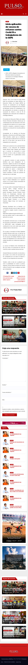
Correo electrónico (6, 392)
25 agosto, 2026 (8, 592)
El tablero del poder (15, 458)
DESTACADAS (6, 320)
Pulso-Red (14, 41)
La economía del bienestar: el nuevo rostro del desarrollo (17, 476)
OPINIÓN (11, 432)
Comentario (5, 358)
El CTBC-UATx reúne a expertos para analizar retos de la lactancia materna (13, 323)
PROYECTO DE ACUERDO (9, 662)
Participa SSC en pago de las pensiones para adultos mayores (8, 278)
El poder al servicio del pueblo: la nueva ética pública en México (16, 508)
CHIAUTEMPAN (6, 615)
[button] (23, 13)
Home (2, 662)
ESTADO (7, 21)
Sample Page (18, 662)
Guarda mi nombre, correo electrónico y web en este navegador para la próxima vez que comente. (13, 410)
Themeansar (24, 658)
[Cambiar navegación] (26, 14)
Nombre (4, 384)
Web (3, 399)
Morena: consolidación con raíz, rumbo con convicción (17, 491)
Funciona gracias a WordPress (7, 658)
